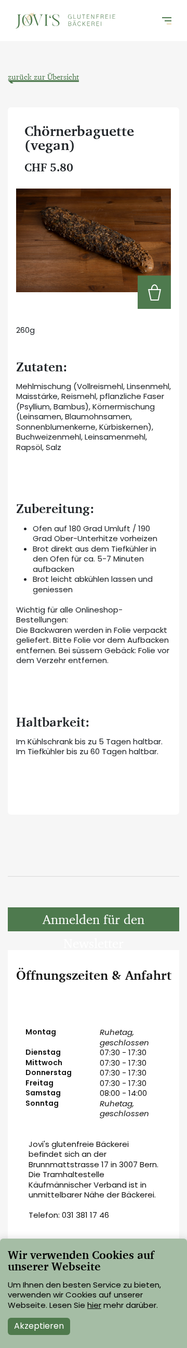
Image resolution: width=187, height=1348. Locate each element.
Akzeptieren (39, 1326)
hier (94, 1305)
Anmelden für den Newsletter (93, 921)
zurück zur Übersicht (43, 77)
